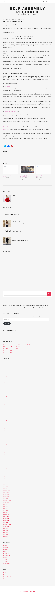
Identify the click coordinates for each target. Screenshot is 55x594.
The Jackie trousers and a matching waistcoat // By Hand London (18, 344)
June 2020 (5, 434)
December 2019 (6, 446)
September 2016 (7, 524)
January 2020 (6, 444)
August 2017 (6, 502)
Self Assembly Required (27, 10)
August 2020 (6, 430)
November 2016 (6, 520)
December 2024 (7, 361)
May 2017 (5, 508)
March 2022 (6, 392)
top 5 (31, 183)
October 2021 (6, 402)
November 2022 (7, 377)
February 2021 (6, 418)
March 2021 (5, 416)
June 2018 (5, 482)
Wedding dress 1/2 (7, 352)
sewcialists (23, 183)
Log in (4, 572)
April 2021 (5, 414)
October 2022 (6, 379)
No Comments (21, 19)
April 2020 (5, 438)
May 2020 (5, 436)
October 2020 (6, 426)
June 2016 (5, 530)
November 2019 (6, 448)
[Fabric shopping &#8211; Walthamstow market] (10, 169)
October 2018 (6, 474)
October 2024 (6, 365)
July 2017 (5, 504)
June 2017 (5, 506)
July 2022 (5, 385)
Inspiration (5, 549)
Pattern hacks (6, 553)
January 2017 (6, 516)
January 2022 (6, 396)
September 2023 (7, 367)
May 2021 (5, 412)
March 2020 (6, 440)
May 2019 (5, 460)
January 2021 (6, 420)
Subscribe (7, 323)
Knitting (5, 551)
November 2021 (6, 400)
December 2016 (6, 518)
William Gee (7, 98)
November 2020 (7, 424)
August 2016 (6, 526)
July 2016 (5, 528)
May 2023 (5, 371)
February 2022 (6, 394)
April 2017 (5, 510)
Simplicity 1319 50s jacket (12, 214)
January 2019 (6, 468)
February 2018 (6, 490)
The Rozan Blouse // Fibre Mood (21, 223)
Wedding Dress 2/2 (7, 350)
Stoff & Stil (7, 86)
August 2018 (6, 478)
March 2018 (6, 488)
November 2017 (6, 496)
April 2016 (5, 534)
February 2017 (6, 514)
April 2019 (5, 462)
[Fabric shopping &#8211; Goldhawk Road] (43, 169)
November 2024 (7, 363)
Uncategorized (6, 563)
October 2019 (6, 450)
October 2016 (6, 522)
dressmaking (8, 183)
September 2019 (7, 452)
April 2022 (5, 390)
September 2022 (7, 381)
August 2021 (6, 406)
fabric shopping (15, 183)
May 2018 (5, 484)
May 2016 (5, 532)
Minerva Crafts (6, 126)
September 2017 (7, 500)
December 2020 (7, 422)
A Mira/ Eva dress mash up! (13, 231)
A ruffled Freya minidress (20, 240)
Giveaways (5, 547)
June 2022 (5, 387)
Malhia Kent (6, 129)
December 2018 (6, 470)
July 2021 (5, 408)
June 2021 (5, 410)
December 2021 (6, 398)
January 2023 (6, 375)
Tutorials (5, 561)
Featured (5, 545)
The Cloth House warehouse (10, 71)
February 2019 (6, 466)
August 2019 (6, 454)
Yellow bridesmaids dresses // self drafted (12, 346)
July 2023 (5, 369)
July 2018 (5, 480)
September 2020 (7, 428)
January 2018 (6, 492)
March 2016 (6, 536)
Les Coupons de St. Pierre (10, 111)
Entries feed (6, 574)
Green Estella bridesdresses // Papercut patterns (14, 348)
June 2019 (5, 458)
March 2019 (6, 464)
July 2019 (5, 456)
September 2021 (7, 404)
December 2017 (6, 494)
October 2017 (6, 498)
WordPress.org (6, 578)
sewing (28, 183)
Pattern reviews (6, 555)
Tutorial (5, 559)
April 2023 (5, 373)
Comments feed (7, 576)
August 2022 (6, 383)
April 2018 (5, 486)
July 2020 (5, 432)
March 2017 (6, 512)
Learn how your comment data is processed (32, 286)
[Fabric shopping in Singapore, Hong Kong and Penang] (27, 169)
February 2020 (6, 442)
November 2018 (6, 472)
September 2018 (7, 476)
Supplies (14, 19)
